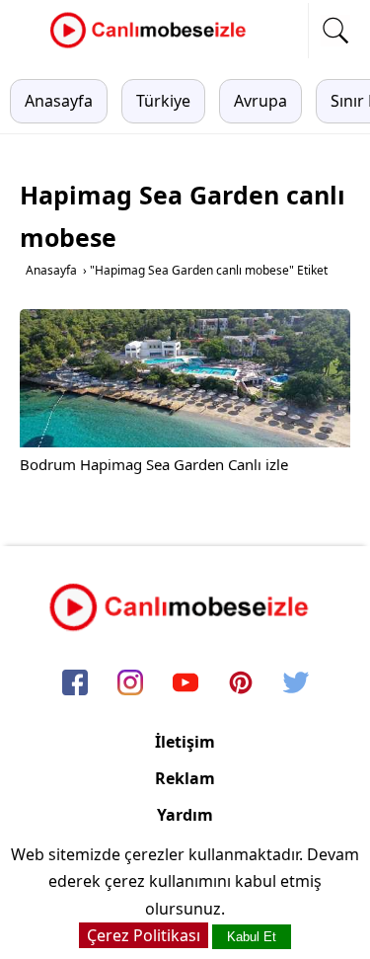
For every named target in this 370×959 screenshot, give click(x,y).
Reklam (185, 778)
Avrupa (260, 101)
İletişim (185, 742)
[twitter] (296, 683)
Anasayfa (59, 101)
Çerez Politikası (143, 935)
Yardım (185, 815)
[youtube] (185, 683)
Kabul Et (251, 936)
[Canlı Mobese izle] (153, 45)
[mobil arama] (335, 30)
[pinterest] (241, 683)
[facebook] (75, 683)
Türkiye (163, 101)
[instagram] (130, 683)
